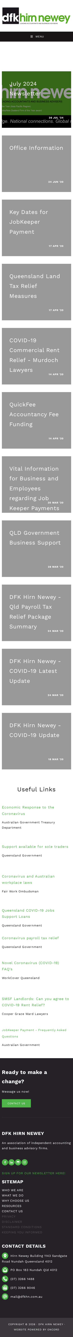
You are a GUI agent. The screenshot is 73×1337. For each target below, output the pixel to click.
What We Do (13, 1195)
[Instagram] (25, 1162)
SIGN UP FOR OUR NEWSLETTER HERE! (33, 1173)
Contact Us (12, 1211)
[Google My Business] (18, 1162)
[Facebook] (5, 1162)
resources (12, 1206)
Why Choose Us (15, 1200)
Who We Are (12, 1190)
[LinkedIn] (11, 1162)
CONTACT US (12, 1102)
